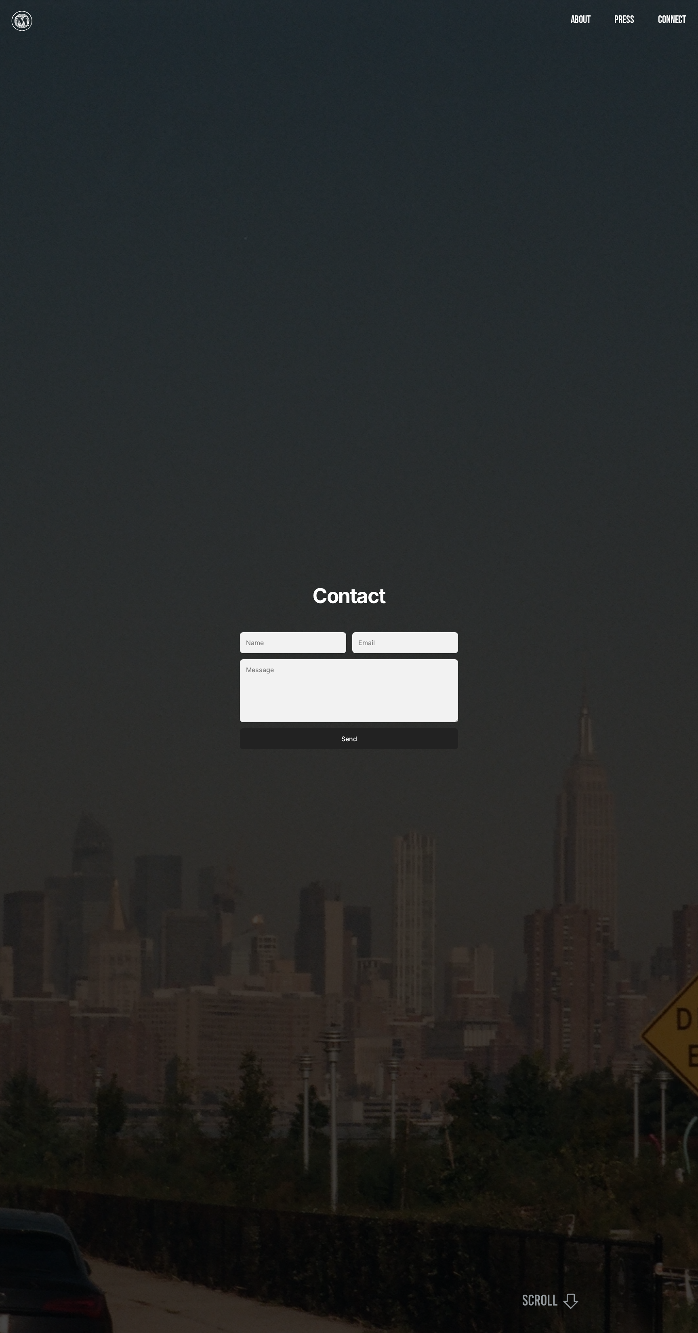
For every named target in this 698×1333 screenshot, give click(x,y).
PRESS (624, 20)
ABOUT (581, 20)
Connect (672, 20)
